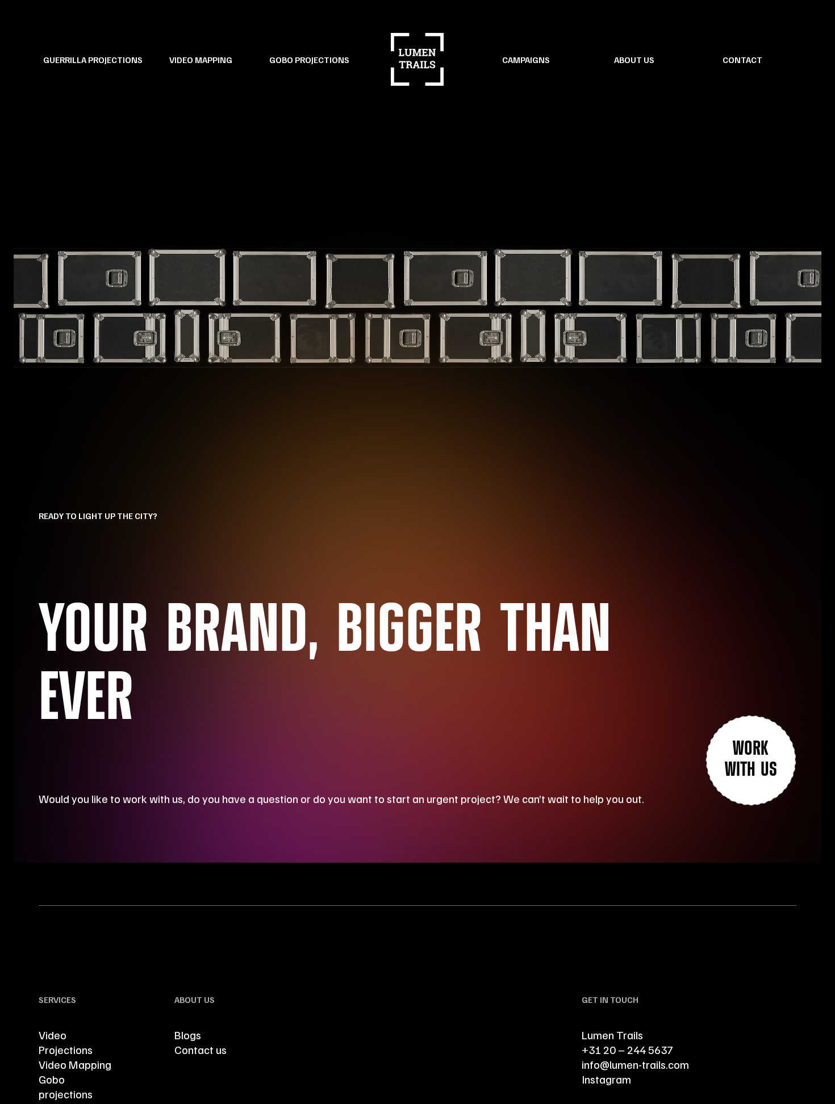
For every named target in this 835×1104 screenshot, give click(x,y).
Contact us (200, 1049)
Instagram (606, 1079)
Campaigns (526, 60)
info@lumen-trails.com (635, 1064)
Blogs (187, 1034)
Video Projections (66, 1042)
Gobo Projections (309, 60)
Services (57, 999)
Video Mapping (200, 60)
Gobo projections (66, 1086)
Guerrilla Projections (93, 60)
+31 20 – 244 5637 (628, 1049)
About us (634, 60)
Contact (742, 60)
